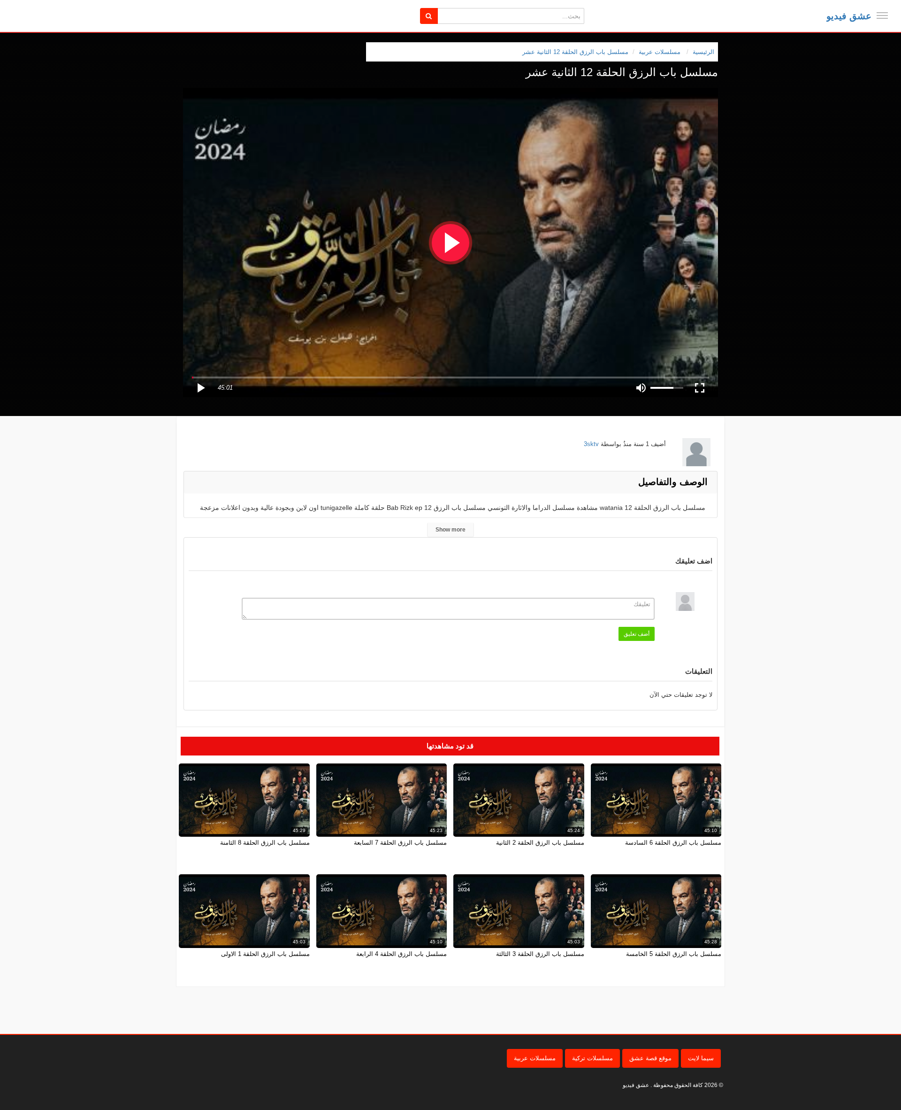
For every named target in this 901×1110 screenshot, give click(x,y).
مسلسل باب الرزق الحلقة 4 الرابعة (401, 953)
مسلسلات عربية (535, 1058)
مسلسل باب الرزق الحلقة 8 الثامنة (265, 842)
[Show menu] (882, 15)
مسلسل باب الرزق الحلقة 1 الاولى (265, 953)
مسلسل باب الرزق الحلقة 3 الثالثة (540, 953)
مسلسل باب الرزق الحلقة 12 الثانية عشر (575, 51)
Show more (450, 529)
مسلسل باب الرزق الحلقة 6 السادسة (673, 842)
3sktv (591, 443)
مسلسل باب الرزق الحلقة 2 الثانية (540, 842)
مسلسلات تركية (592, 1058)
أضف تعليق (636, 634)
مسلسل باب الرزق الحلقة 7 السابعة (400, 842)
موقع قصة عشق (650, 1058)
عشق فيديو (848, 16)
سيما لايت (701, 1058)
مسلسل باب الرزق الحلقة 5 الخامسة (673, 953)
